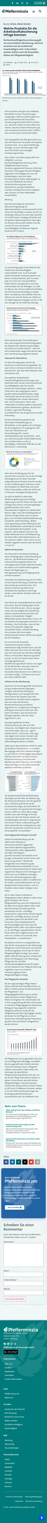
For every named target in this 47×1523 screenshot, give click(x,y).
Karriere (8, 1367)
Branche (8, 1486)
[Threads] (15, 1344)
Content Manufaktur (13, 1379)
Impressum (19, 1501)
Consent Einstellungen (14, 1497)
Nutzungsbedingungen (33, 1497)
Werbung (8, 1440)
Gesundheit (9, 1463)
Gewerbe (8, 1471)
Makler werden (11, 1420)
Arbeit (8, 65)
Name (7, 1271)
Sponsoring (9, 1444)
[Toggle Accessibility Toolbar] (42, 1518)
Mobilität (8, 1467)
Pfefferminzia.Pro (12, 1393)
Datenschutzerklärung (33, 1501)
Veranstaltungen (12, 1448)
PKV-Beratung (11, 1413)
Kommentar (9, 1242)
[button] (34, 12)
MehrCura (9, 1397)
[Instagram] (11, 1344)
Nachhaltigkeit (11, 1428)
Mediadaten (10, 1371)
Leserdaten (9, 1375)
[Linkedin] (8, 1344)
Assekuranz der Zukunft (15, 1409)
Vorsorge (8, 1478)
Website (7, 1289)
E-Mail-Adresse (10, 1280)
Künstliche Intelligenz (14, 1424)
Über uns (8, 1364)
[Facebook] (5, 1344)
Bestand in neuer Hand (14, 1417)
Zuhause (8, 1482)
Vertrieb (8, 1475)
